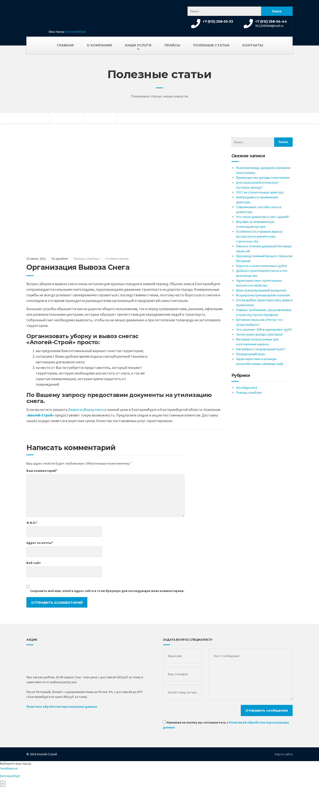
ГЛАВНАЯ (65, 45)
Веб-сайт (33, 563)
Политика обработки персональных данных (61, 706)
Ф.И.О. (31, 523)
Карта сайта (284, 754)
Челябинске (9, 768)
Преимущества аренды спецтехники (263, 177)
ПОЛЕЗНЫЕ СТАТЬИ (211, 45)
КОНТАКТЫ (252, 45)
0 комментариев (117, 258)
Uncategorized (246, 387)
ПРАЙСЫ (172, 45)
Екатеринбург (76, 31)
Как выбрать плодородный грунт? (261, 349)
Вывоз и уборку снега (86, 409)
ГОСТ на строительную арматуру (260, 192)
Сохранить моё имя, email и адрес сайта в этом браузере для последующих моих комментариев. (107, 591)
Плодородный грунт (251, 354)
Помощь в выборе (86, 258)
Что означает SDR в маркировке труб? (264, 329)
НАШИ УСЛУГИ (138, 45)
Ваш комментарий (41, 471)
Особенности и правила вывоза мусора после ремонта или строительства (259, 236)
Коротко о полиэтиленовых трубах (261, 266)
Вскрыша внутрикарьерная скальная (263, 295)
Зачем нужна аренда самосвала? (259, 334)
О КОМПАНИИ (99, 45)
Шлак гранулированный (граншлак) (261, 290)
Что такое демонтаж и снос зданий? (262, 217)
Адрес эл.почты (39, 543)
